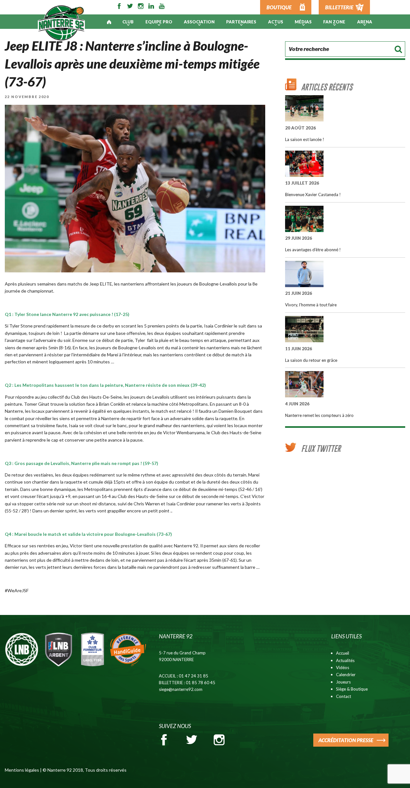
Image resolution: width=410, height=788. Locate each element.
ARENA (364, 21)
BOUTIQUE (278, 7)
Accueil (342, 653)
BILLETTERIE (339, 7)
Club (128, 21)
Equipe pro (158, 21)
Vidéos (342, 667)
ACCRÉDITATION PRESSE (345, 740)
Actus (275, 21)
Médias (303, 21)
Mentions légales (22, 770)
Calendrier (346, 674)
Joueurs (343, 681)
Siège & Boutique (352, 689)
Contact (343, 696)
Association (199, 21)
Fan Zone (334, 21)
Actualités (345, 660)
